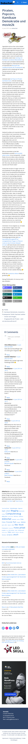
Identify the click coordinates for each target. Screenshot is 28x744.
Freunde (9, 522)
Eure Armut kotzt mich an (13, 563)
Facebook (14, 519)
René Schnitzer (8, 475)
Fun (14, 522)
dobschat (6, 518)
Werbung (21, 532)
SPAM (16, 530)
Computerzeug (13, 513)
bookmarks (21, 511)
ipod (3, 525)
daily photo (5, 516)
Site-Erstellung (20, 640)
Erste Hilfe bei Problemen (8, 642)
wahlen (23, 314)
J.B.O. (6, 525)
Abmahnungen (13, 508)
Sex (7, 530)
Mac (16, 524)
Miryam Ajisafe (9, 463)
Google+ (18, 522)
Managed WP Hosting (10, 640)
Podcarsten (11, 528)
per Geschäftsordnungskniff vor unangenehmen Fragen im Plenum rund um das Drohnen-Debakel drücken (12, 241)
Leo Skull (9, 501)
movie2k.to (21, 312)
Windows (4, 535)
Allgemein (20, 508)
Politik (6, 310)
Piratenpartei (6, 314)
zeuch (15, 534)
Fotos (4, 522)
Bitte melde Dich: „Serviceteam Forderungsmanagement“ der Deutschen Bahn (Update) (14, 577)
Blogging (14, 510)
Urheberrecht (21, 530)
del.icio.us (16, 516)
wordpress (10, 535)
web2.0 (13, 532)
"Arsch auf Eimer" (6, 508)
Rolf (3, 563)
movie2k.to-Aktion (13, 273)
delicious (21, 516)
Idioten (23, 522)
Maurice (4, 607)
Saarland (17, 314)
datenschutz (10, 516)
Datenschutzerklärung (15, 738)
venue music (4, 532)
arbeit (8, 511)
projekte (4, 530)
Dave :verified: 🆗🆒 (8, 547)
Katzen (9, 525)
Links (12, 525)
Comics (3, 514)
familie (18, 519)
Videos (9, 532)
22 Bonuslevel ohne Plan (16, 607)
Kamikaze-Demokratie (10, 312)
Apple (3, 511)
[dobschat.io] (8, 2)
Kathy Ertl (7, 452)
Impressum (5, 738)
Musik (21, 525)
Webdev (17, 532)
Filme (21, 519)
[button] (18, 2)
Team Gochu (19, 501)
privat (22, 527)
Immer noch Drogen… (10, 316)
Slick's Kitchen (11, 530)
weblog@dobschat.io (12, 719)
